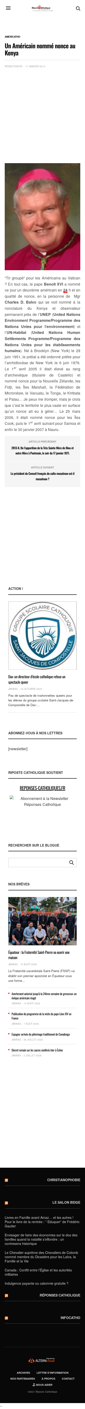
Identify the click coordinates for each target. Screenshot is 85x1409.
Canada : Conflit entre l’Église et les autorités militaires (38, 1272)
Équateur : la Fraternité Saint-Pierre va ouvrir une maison (38, 954)
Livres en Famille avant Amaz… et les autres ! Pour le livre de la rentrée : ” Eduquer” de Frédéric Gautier (42, 1221)
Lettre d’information (52, 1372)
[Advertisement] (42, 116)
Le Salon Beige (66, 1202)
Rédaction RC (14, 66)
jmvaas (13, 689)
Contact (68, 1378)
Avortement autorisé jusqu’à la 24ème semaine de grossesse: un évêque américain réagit (44, 995)
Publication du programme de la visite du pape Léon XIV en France (41, 1015)
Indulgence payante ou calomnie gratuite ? (36, 1283)
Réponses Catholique (60, 1295)
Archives (23, 1372)
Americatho (12, 37)
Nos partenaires (22, 1378)
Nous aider (43, 1385)
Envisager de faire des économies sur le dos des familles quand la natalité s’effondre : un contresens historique (41, 1239)
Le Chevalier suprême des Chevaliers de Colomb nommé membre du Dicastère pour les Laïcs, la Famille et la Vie (41, 1256)
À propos (48, 1378)
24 (65, 290)
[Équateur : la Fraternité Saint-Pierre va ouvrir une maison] (42, 921)
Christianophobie (63, 1179)
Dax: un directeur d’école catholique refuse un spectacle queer (36, 679)
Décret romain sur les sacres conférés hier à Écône (37, 1050)
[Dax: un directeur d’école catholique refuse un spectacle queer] (42, 635)
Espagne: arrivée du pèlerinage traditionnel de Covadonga (41, 1034)
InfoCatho (70, 1317)
